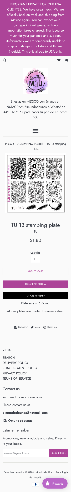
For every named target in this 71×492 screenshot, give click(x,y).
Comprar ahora (35, 284)
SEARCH (9, 357)
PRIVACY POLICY (15, 373)
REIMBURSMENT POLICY (20, 368)
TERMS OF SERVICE (17, 378)
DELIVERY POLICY (15, 362)
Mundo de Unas (45, 472)
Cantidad (35, 253)
